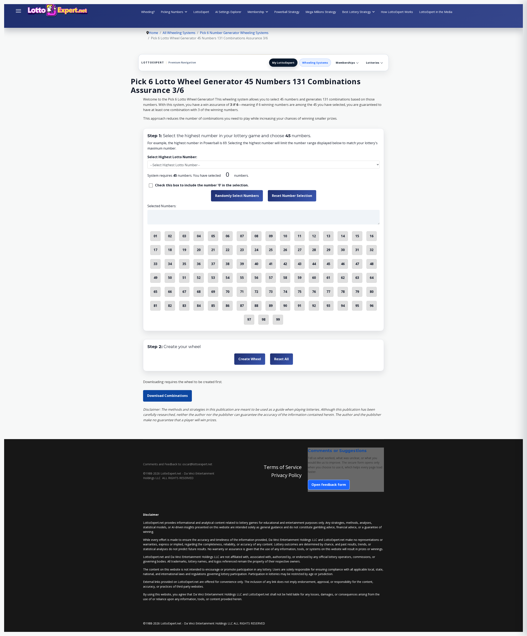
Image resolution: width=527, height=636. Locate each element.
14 (343, 236)
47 (357, 264)
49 (155, 277)
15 (357, 236)
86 (227, 305)
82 (170, 305)
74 (285, 291)
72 (256, 291)
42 (285, 264)
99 (278, 319)
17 (155, 250)
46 (343, 264)
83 (184, 305)
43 (299, 264)
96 (371, 305)
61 (328, 277)
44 (314, 264)
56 (256, 277)
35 (184, 264)
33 (155, 264)
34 (170, 264)
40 (256, 264)
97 (249, 319)
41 (271, 264)
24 (256, 250)
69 (213, 291)
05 (213, 236)
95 (357, 305)
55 (242, 277)
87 (242, 305)
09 (271, 236)
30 (343, 250)
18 (170, 250)
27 (299, 250)
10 (285, 236)
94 (343, 305)
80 (371, 291)
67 (184, 291)
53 (213, 277)
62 (343, 277)
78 (343, 291)
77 (328, 291)
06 (227, 236)
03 (184, 236)
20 (199, 250)
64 (371, 277)
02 (170, 236)
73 (271, 291)
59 (299, 277)
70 (227, 291)
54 (227, 277)
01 (155, 236)
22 (227, 250)
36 (199, 264)
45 (328, 264)
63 (357, 277)
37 (213, 264)
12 (314, 236)
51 (184, 277)
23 (242, 250)
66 (170, 291)
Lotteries (372, 62)
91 (299, 305)
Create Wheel (249, 359)
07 (242, 236)
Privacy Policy (286, 475)
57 (271, 277)
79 (357, 291)
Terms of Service (283, 467)
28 (314, 250)
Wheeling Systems (315, 62)
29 (328, 250)
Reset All (281, 359)
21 (213, 250)
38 (227, 264)
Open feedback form (328, 484)
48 (371, 264)
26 (285, 250)
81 (155, 305)
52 (199, 277)
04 (199, 236)
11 (299, 236)
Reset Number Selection (292, 195)
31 (357, 250)
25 (271, 250)
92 (314, 305)
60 (314, 277)
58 (285, 277)
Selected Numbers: (161, 206)
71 (242, 291)
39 (242, 264)
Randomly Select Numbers (237, 195)
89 (271, 305)
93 (328, 305)
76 (314, 291)
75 (299, 291)
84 (199, 305)
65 (155, 291)
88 (256, 305)
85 (213, 305)
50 (170, 277)
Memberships (345, 62)
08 (256, 236)
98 (263, 319)
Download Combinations (167, 395)
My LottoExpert (283, 62)
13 (328, 236)
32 (371, 250)
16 (371, 236)
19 (184, 250)
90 (285, 305)
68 (199, 291)
